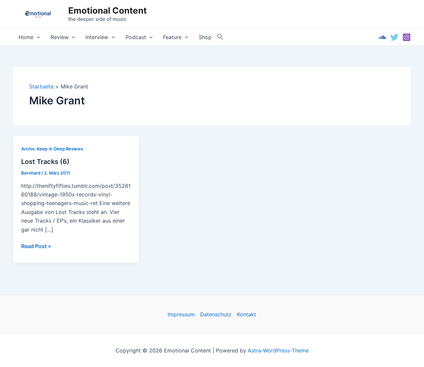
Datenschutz (216, 314)
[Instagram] (406, 37)
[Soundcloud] (382, 37)
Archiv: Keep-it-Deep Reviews (52, 148)
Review (60, 37)
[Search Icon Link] (220, 37)
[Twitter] (394, 37)
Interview (96, 37)
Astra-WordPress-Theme (278, 350)
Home (26, 37)
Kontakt (246, 314)
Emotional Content (107, 10)
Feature (172, 37)
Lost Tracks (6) (45, 162)
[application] (36, 37)
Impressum (181, 314)
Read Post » (36, 246)
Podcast (136, 37)
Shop (205, 37)
